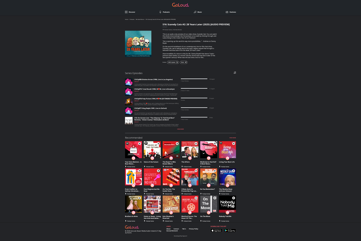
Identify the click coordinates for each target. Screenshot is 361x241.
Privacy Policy (193, 229)
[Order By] (235, 72)
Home (126, 19)
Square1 (184, 236)
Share (182, 62)
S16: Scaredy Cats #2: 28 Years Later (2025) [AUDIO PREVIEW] (161, 19)
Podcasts (132, 19)
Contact (176, 229)
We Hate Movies (140, 19)
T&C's (184, 229)
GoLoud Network (172, 231)
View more (180, 129)
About (168, 229)
